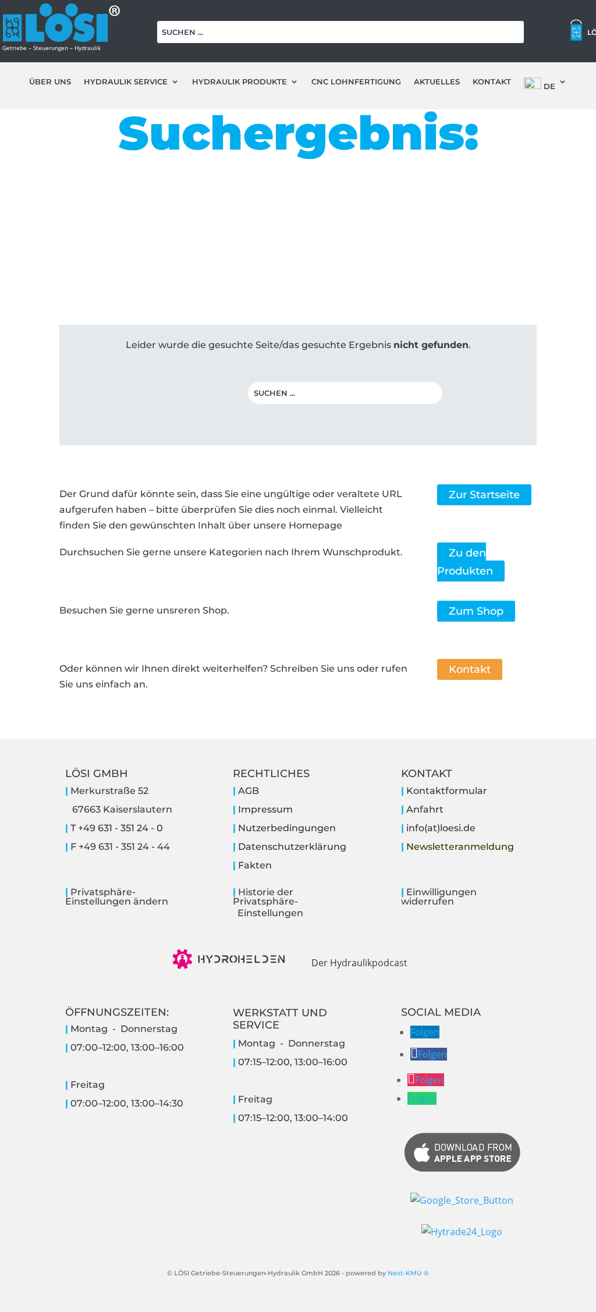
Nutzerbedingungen (287, 828)
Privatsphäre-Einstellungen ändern (116, 897)
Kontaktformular (446, 790)
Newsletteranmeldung (460, 846)
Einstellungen (268, 913)
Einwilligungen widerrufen (439, 897)
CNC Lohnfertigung (356, 81)
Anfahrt (425, 809)
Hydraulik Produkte (239, 81)
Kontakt (492, 81)
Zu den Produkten (465, 562)
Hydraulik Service (126, 81)
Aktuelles (437, 81)
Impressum (265, 809)
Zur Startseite (484, 494)
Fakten (255, 865)
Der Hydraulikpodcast (359, 962)
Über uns (50, 81)
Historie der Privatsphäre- (265, 897)
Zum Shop (476, 611)
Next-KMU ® (408, 1273)
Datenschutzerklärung (292, 846)
